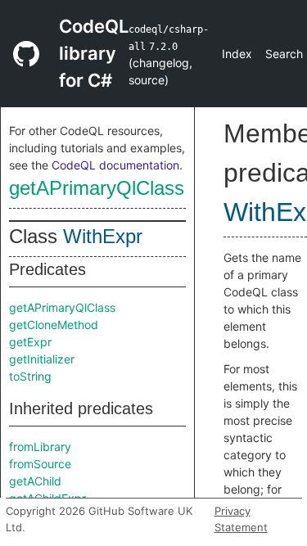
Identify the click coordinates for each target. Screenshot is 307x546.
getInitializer (41, 359)
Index (237, 54)
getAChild (35, 481)
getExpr (30, 342)
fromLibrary (40, 446)
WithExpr (102, 236)
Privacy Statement (241, 519)
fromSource (40, 464)
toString (30, 376)
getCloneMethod (53, 325)
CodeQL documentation (115, 165)
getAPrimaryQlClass (96, 188)
